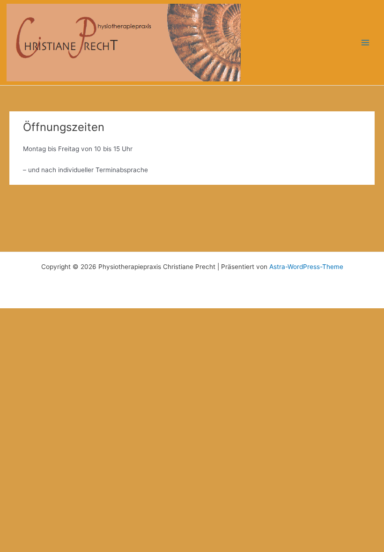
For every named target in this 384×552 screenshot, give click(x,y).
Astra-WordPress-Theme (306, 266)
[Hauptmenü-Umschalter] (365, 42)
